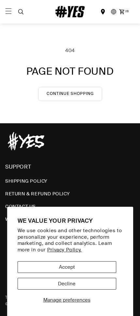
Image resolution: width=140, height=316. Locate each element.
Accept (67, 267)
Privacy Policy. (64, 250)
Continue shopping (70, 93)
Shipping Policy (26, 181)
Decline (67, 283)
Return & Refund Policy (37, 194)
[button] (21, 12)
